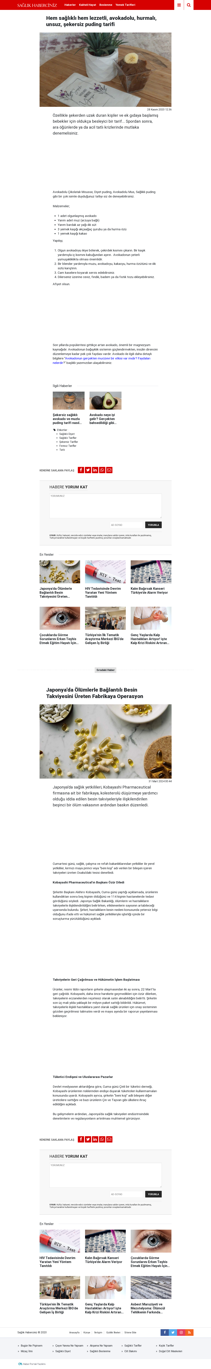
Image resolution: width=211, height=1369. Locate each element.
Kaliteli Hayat (87, 4)
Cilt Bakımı (130, 1351)
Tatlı (62, 449)
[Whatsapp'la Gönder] (102, 470)
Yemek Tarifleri (125, 4)
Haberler (70, 4)
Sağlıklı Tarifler (67, 437)
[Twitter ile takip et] (173, 1332)
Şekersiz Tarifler (68, 441)
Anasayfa (74, 1332)
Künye (87, 1332)
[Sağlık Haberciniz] (37, 4)
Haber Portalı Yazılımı (34, 1364)
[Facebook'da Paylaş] (81, 470)
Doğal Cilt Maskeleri (170, 1351)
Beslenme (105, 4)
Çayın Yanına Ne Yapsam (69, 1345)
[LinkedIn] (95, 470)
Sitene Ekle (130, 1332)
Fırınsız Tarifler (67, 445)
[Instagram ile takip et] (181, 1332)
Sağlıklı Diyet (67, 434)
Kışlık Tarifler (166, 1345)
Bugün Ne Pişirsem (31, 1345)
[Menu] (179, 5)
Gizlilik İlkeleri (113, 1332)
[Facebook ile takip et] (165, 1332)
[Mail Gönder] (109, 470)
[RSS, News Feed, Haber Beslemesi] (189, 1332)
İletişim (98, 1332)
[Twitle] (88, 470)
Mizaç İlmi (26, 1351)
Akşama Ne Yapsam (101, 1345)
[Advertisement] (105, 162)
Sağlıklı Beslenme (100, 1351)
